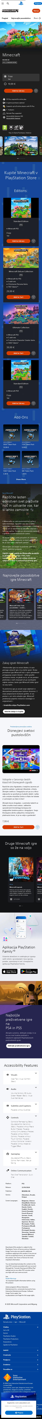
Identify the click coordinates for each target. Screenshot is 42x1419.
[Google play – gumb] (29, 971)
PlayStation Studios (9, 1336)
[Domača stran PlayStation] (21, 3)
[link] (21, 879)
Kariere (5, 1333)
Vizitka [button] (6, 1327)
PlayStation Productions (10, 1339)
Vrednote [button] (7, 1355)
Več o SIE (6, 1330)
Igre (16, 1322)
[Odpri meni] (2, 3)
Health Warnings (11, 1279)
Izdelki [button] (5, 1350)
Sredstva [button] (6, 1365)
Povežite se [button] (7, 1369)
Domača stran (7, 1322)
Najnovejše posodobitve (21, 18)
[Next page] (39, 18)
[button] (13, 118)
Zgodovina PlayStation (10, 1345)
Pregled (5, 18)
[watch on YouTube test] (32, 152)
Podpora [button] (6, 1360)
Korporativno (7, 1342)
